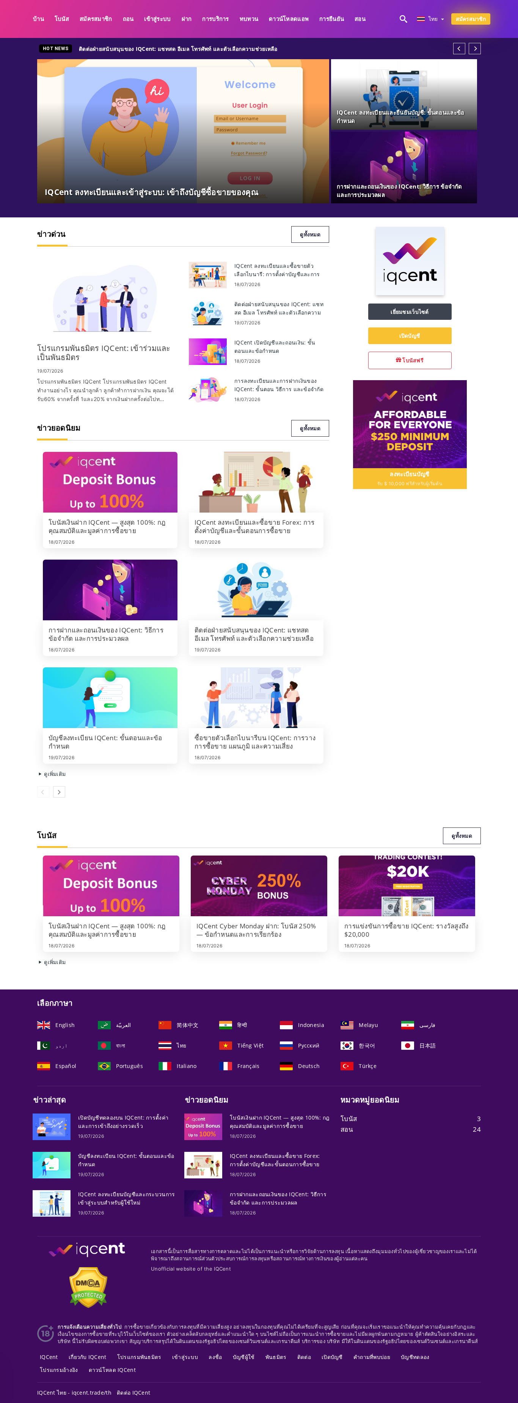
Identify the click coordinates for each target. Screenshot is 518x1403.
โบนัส (62, 18)
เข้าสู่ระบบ (157, 18)
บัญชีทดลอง (415, 1357)
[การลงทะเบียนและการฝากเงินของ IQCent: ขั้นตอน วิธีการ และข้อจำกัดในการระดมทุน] (208, 389)
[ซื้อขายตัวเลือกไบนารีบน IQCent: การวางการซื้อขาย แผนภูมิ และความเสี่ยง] (256, 697)
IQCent (49, 1357)
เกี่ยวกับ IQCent (88, 1357)
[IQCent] (410, 293)
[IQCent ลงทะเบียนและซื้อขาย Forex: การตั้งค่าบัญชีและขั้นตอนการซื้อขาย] (256, 482)
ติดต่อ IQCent (133, 1392)
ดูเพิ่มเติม (54, 774)
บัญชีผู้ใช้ (244, 1357)
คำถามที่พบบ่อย (371, 1357)
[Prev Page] (459, 48)
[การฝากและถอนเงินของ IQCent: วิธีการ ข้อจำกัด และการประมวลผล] (110, 590)
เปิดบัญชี (410, 335)
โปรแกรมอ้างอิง (59, 1369)
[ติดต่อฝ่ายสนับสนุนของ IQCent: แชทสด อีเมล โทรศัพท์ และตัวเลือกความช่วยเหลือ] (208, 313)
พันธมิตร (276, 1357)
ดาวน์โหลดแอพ (289, 18)
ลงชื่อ (215, 1357)
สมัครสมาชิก (96, 18)
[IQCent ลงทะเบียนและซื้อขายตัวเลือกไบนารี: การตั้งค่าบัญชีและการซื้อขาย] (208, 274)
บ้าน (38, 18)
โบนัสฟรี (412, 360)
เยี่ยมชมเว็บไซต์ (410, 311)
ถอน (128, 18)
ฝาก (187, 18)
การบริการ (215, 18)
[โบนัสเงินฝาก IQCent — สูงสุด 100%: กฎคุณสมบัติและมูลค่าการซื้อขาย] (110, 482)
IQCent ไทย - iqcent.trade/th (74, 1392)
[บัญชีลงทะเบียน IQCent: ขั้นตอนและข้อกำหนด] (110, 697)
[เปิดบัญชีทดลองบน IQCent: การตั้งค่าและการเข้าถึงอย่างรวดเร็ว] (52, 1125)
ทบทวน (249, 18)
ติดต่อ (304, 1357)
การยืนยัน (331, 18)
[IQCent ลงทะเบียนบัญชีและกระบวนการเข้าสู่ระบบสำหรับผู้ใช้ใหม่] (52, 1202)
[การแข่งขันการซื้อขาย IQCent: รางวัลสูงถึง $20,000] (407, 886)
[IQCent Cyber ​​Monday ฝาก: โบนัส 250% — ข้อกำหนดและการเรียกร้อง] (259, 886)
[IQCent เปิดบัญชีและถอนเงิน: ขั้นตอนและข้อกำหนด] (208, 351)
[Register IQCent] (410, 423)
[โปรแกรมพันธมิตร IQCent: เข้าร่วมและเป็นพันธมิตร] (107, 299)
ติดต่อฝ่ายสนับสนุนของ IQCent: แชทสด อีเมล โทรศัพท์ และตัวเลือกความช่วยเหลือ (178, 48)
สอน (360, 18)
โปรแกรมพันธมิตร (139, 1357)
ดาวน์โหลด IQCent (112, 1369)
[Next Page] (475, 48)
